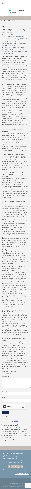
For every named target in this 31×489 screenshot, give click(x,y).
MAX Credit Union (15, 45)
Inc (11, 53)
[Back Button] (3, 27)
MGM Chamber (21, 40)
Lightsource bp (6, 51)
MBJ (5, 36)
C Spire (24, 49)
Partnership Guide (16, 428)
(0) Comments (8, 34)
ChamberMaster (20, 486)
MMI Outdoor (6, 53)
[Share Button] (24, 29)
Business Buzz (14, 42)
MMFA (15, 53)
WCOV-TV (12, 47)
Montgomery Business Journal (16, 36)
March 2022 (5, 42)
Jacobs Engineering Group (19, 51)
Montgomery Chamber (9, 38)
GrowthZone (5, 486)
